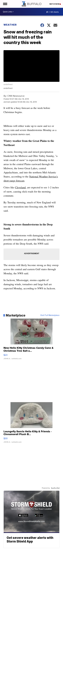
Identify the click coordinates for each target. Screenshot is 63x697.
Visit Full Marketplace (49, 315)
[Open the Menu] (5, 4)
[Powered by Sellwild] (55, 488)
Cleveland (20, 187)
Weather (10, 24)
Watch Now (54, 4)
